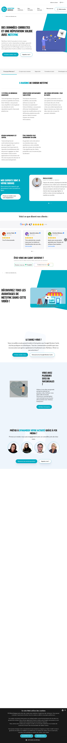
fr (62, 2)
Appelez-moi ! (26, 54)
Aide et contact (54, 2)
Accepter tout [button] (26, 736)
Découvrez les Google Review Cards (42, 354)
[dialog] (33, 725)
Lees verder (46, 732)
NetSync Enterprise (44, 407)
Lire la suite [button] (28, 246)
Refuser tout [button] (41, 736)
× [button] (65, 710)
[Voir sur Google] (4, 234)
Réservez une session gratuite (26, 461)
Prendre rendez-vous (10, 54)
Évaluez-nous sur (42, 264)
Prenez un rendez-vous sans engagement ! (9, 196)
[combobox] (63, 710)
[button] (48, 203)
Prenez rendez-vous (20, 354)
